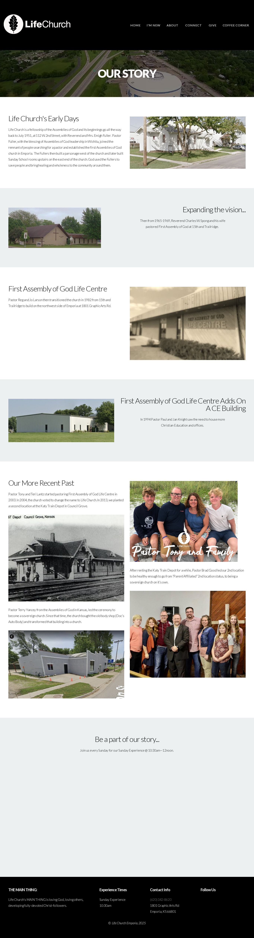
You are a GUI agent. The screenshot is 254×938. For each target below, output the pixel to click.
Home (135, 25)
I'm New (153, 25)
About (173, 25)
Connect (193, 25)
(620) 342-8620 (160, 900)
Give (212, 25)
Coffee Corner (236, 25)
